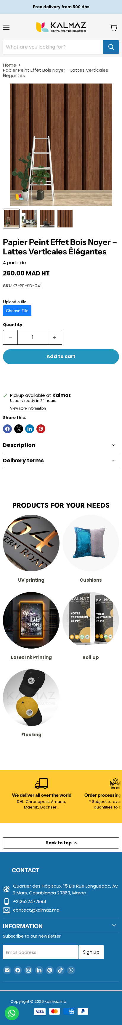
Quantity (12, 325)
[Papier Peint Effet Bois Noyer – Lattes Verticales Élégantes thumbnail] (11, 218)
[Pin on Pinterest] (40, 428)
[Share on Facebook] (7, 428)
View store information (28, 408)
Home (9, 65)
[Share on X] (18, 428)
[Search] (111, 47)
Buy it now (61, 376)
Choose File (17, 310)
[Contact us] (12, 1013)
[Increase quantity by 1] (55, 337)
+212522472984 (29, 901)
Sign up (91, 952)
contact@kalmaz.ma (36, 910)
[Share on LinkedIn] (29, 428)
